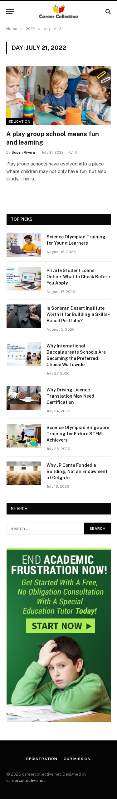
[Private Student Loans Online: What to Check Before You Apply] (24, 278)
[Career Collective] (58, 11)
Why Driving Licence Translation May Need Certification (70, 396)
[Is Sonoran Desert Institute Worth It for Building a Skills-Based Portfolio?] (24, 316)
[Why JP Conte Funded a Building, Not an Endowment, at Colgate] (24, 473)
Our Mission (77, 759)
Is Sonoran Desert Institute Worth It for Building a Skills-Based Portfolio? (78, 314)
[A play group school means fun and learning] (58, 95)
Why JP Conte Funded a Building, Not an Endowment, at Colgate (77, 471)
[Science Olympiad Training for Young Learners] (24, 245)
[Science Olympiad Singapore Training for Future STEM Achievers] (24, 435)
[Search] (107, 11)
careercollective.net (25, 780)
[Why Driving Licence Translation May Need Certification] (24, 398)
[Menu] (10, 11)
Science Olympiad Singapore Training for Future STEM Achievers (77, 434)
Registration (41, 759)
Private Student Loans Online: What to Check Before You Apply (78, 276)
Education (19, 121)
